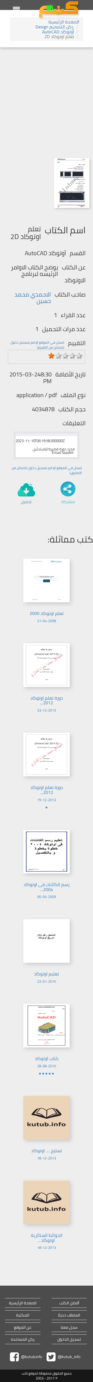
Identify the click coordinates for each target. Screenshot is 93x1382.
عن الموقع (22, 1327)
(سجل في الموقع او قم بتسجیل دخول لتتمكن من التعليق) (47, 470)
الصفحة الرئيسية (63, 22)
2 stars (58, 355)
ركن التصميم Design (54, 27)
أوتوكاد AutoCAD (58, 32)
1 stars (51, 355)
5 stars (79, 355)
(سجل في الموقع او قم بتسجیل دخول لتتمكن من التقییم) (37, 345)
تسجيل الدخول (69, 1339)
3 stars (65, 355)
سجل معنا (69, 1327)
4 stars (72, 355)
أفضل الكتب (69, 1303)
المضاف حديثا (69, 1315)
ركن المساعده (22, 1339)
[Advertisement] (46, 96)
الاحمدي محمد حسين (32, 297)
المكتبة (22, 1315)
